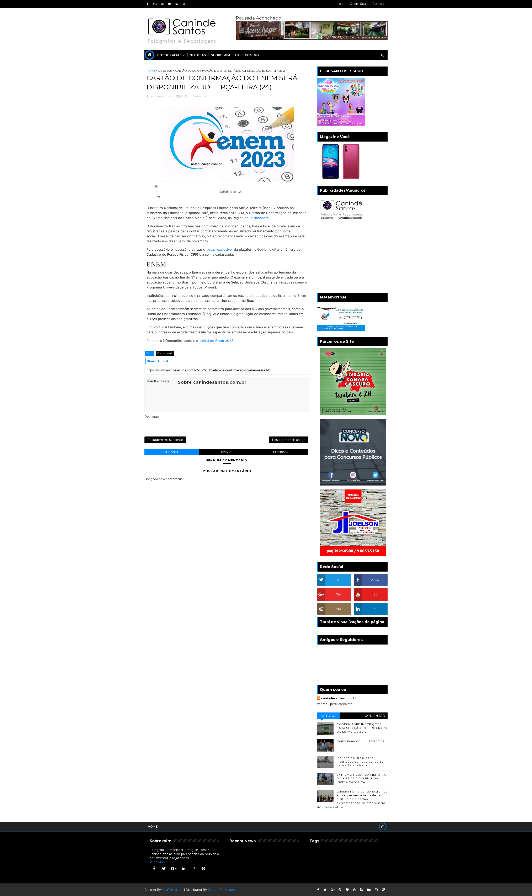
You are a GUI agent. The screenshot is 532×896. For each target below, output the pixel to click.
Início (339, 4)
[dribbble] (354, 890)
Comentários (376, 716)
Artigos (329, 716)
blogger (171, 452)
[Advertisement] (352, 257)
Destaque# (165, 353)
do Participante (256, 218)
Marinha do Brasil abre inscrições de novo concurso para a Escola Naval (360, 761)
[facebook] (147, 4)
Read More (158, 862)
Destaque (165, 70)
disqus (226, 452)
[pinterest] (162, 4)
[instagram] (184, 4)
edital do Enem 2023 (216, 341)
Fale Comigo (247, 55)
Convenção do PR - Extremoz (361, 741)
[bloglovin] (169, 4)
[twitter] (164, 868)
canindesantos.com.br (339, 698)
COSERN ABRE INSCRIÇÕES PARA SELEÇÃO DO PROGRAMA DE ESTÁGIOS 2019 (362, 727)
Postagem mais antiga (288, 440)
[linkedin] (183, 868)
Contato (378, 4)
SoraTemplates (172, 890)
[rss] (177, 4)
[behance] (369, 890)
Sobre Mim (220, 55)
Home (151, 70)
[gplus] (155, 4)
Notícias (198, 55)
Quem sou (358, 4)
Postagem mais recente (165, 440)
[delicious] (383, 890)
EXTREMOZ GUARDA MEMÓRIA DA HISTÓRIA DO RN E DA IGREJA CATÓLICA (361, 778)
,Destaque (199, 96)
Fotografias (169, 55)
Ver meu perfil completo (334, 704)
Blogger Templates (221, 890)
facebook (280, 452)
